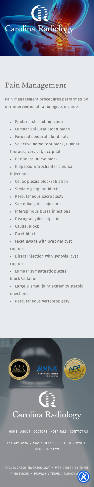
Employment (73, 474)
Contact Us (79, 431)
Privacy (40, 474)
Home (13, 431)
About (25, 431)
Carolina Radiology (39, 22)
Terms (55, 474)
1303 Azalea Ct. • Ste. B (52, 443)
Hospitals (58, 431)
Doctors (40, 431)
